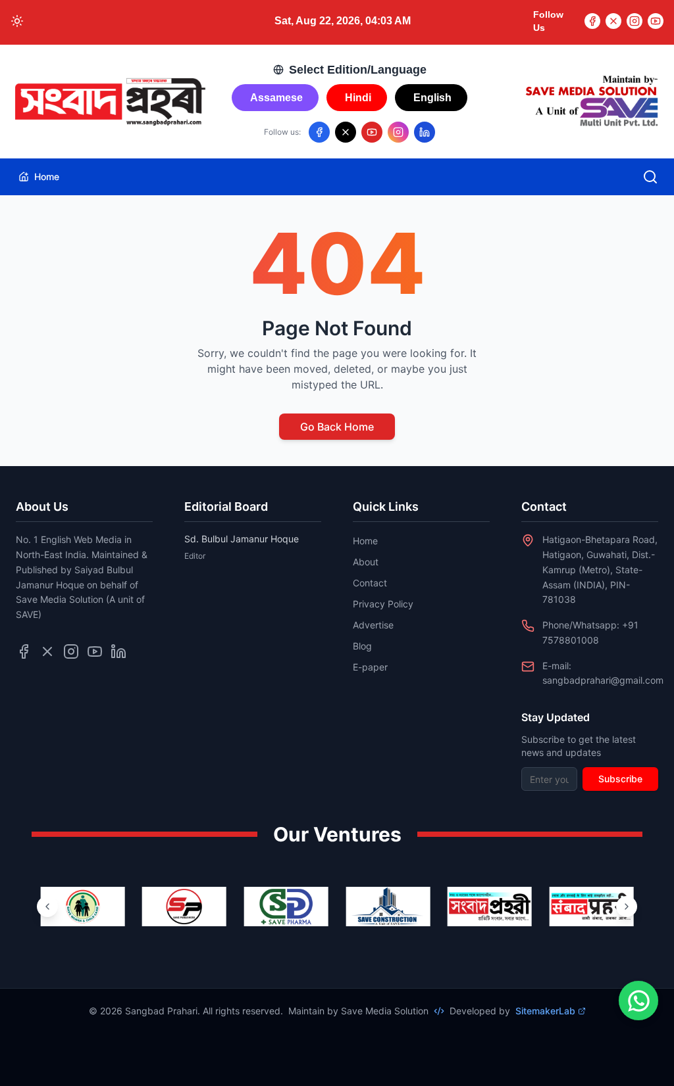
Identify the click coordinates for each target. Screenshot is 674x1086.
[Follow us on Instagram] (398, 132)
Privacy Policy (383, 603)
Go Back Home (337, 426)
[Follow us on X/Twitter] (345, 132)
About (365, 561)
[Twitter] (613, 21)
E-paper (370, 667)
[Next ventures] (626, 906)
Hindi (358, 97)
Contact (370, 582)
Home (46, 176)
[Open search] (650, 177)
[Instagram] (634, 21)
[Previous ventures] (47, 906)
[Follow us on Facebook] (319, 132)
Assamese (276, 97)
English (432, 97)
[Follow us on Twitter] (47, 651)
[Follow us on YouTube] (371, 132)
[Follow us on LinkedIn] (424, 132)
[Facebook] (592, 21)
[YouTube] (655, 21)
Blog (362, 645)
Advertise (373, 624)
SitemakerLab (545, 1010)
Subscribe (620, 778)
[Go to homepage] (109, 101)
